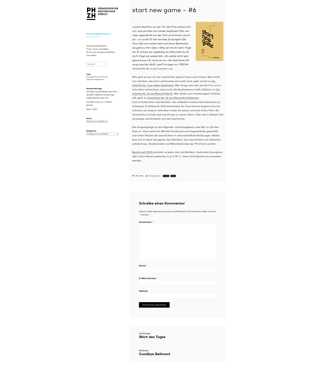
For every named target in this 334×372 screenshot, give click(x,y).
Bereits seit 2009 (142, 152)
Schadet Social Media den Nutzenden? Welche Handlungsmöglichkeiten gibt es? (102, 95)
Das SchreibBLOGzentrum (98, 34)
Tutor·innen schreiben (97, 49)
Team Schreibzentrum (95, 79)
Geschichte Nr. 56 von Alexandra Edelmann (173, 98)
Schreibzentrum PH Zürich (97, 77)
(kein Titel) (91, 109)
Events (166, 176)
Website (143, 291)
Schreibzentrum (154, 176)
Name (143, 266)
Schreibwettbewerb (96, 46)
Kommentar (146, 222)
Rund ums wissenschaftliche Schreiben (100, 53)
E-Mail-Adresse (148, 278)
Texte (173, 176)
